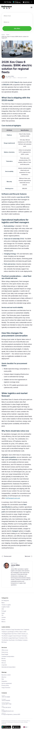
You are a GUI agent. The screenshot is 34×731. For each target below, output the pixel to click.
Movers (4, 658)
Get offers (17, 28)
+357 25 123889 (6, 697)
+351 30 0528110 (6, 700)
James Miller (15, 565)
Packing (4, 660)
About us (4, 677)
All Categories (5, 600)
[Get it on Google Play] (6, 727)
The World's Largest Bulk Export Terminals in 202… (15, 638)
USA (3, 609)
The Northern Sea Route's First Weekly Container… (15, 640)
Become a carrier (6, 675)
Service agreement (7, 683)
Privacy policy (5, 685)
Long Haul (4, 665)
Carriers (4, 617)
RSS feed (4, 642)
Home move (5, 652)
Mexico (3, 621)
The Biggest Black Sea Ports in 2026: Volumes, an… (15, 633)
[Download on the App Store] (16, 727)
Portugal (4, 611)
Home (3, 34)
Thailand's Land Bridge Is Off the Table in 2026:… (14, 631)
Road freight (5, 654)
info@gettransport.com (8, 711)
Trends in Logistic (6, 604)
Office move (5, 650)
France (3, 619)
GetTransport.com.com (13, 498)
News (7, 34)
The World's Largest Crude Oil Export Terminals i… (15, 636)
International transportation (8, 667)
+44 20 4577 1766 (6, 704)
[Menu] (31, 7)
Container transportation (8, 656)
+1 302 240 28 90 (6, 707)
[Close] (32, 2)
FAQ (3, 679)
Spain (3, 613)
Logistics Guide (5, 606)
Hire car (4, 662)
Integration (4, 681)
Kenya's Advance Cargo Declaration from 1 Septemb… (16, 629)
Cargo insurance (6, 687)
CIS (2, 615)
